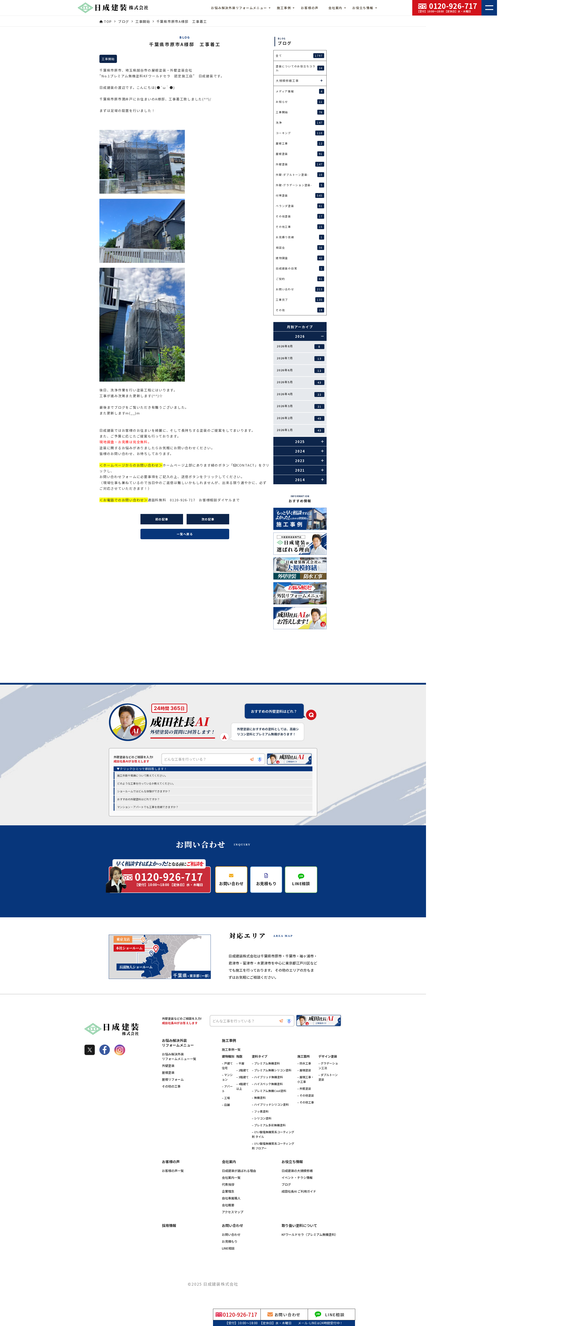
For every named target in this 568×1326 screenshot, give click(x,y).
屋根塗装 (168, 1072)
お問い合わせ (231, 1234)
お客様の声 (309, 8)
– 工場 (226, 1098)
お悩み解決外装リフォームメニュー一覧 (179, 1056)
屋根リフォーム (173, 1079)
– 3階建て (242, 1077)
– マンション (227, 1077)
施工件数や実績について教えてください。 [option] (142, 775)
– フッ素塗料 (260, 1111)
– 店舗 (226, 1105)
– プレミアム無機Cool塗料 (269, 1091)
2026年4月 (299, 394)
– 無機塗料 (259, 1098)
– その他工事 (305, 1102)
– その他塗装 (305, 1095)
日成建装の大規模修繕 (297, 1170)
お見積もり (229, 1241)
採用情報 (169, 1225)
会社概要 (228, 1205)
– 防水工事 (304, 1063)
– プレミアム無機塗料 (266, 1063)
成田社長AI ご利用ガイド (299, 1191)
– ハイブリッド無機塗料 (267, 1077)
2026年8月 (298, 346)
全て (299, 56)
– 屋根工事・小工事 (305, 1079)
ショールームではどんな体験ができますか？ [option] (143, 791)
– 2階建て (242, 1070)
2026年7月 (299, 358)
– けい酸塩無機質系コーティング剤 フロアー (273, 1145)
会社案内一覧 (231, 1177)
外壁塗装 (168, 1065)
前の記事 (161, 519)
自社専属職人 (231, 1198)
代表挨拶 (228, 1184)
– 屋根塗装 (304, 1070)
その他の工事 (171, 1086)
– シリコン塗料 (261, 1118)
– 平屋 (240, 1063)
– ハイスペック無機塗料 (267, 1084)
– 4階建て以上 (242, 1086)
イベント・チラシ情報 (297, 1177)
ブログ (286, 1184)
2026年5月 (299, 382)
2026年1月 (299, 430)
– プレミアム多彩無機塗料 (269, 1125)
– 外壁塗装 (304, 1088)
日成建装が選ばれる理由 (239, 1170)
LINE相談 (228, 1248)
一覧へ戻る (185, 534)
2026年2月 (299, 418)
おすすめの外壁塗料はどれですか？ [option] (138, 799)
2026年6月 (299, 370)
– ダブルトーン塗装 (328, 1077)
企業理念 (228, 1191)
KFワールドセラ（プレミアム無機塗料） (310, 1234)
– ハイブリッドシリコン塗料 (270, 1104)
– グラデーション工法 (328, 1065)
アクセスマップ (232, 1212)
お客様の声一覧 (173, 1170)
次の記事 (208, 519)
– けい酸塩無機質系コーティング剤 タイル (273, 1134)
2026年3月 (299, 406)
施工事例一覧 (231, 1049)
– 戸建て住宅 (227, 1065)
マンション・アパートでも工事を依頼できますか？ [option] (147, 807)
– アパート (227, 1088)
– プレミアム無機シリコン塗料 (271, 1070)
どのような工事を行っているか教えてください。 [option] (146, 783)
